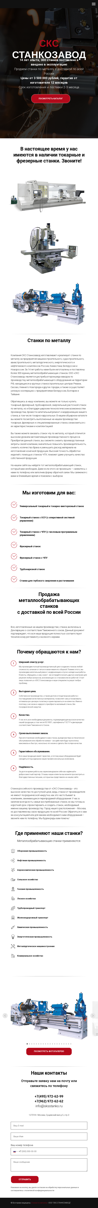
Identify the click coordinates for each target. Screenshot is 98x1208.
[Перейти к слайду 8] (43, 1043)
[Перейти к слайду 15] (59, 1043)
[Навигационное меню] (93, 4)
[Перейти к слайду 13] (54, 1043)
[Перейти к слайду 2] (29, 1043)
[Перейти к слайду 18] (66, 1043)
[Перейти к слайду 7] (40, 1043)
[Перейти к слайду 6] (38, 1043)
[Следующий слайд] (92, 1015)
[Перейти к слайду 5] (36, 1043)
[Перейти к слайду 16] (61, 1043)
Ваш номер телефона (22, 1145)
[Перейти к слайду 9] (45, 1043)
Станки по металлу (39, 1203)
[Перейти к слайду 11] (50, 1043)
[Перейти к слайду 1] (27, 1043)
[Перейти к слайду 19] (68, 1043)
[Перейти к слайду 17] (63, 1043)
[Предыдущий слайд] (5, 1015)
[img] (49, 195)
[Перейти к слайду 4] (34, 1043)
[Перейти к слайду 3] (31, 1043)
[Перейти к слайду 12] (52, 1043)
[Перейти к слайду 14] (57, 1043)
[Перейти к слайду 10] (47, 1043)
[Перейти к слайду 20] (70, 1043)
